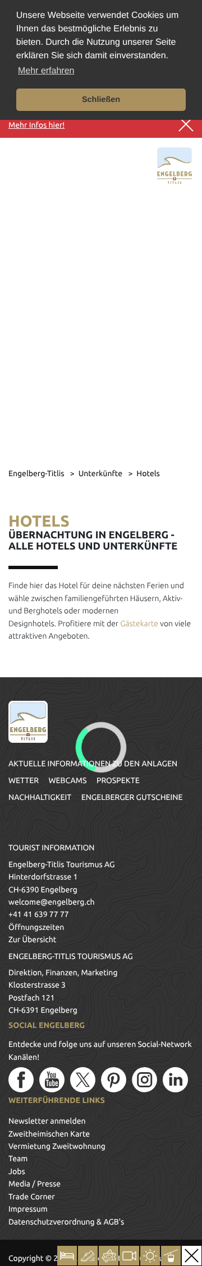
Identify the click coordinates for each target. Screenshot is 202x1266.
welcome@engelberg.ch (51, 901)
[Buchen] (67, 1255)
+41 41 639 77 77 (38, 914)
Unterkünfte (102, 473)
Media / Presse (34, 1183)
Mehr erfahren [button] (46, 71)
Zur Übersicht (32, 939)
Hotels (148, 473)
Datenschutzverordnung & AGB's (66, 1221)
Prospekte (118, 780)
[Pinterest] (113, 1079)
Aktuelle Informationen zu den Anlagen (92, 763)
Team (17, 1158)
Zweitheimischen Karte (49, 1133)
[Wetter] (150, 1255)
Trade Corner (31, 1196)
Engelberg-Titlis (37, 473)
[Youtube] (52, 1079)
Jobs (16, 1171)
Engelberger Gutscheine (132, 797)
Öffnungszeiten (36, 927)
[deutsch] (43, 169)
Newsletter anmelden (47, 1120)
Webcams (67, 780)
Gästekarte (139, 623)
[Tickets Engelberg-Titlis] (108, 1255)
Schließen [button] (101, 99)
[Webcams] (129, 1255)
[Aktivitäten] (88, 1255)
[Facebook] (21, 1079)
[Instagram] (144, 1079)
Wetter (23, 780)
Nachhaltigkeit (39, 797)
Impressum (28, 1208)
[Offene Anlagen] (171, 1255)
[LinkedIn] (175, 1079)
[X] (82, 1079)
